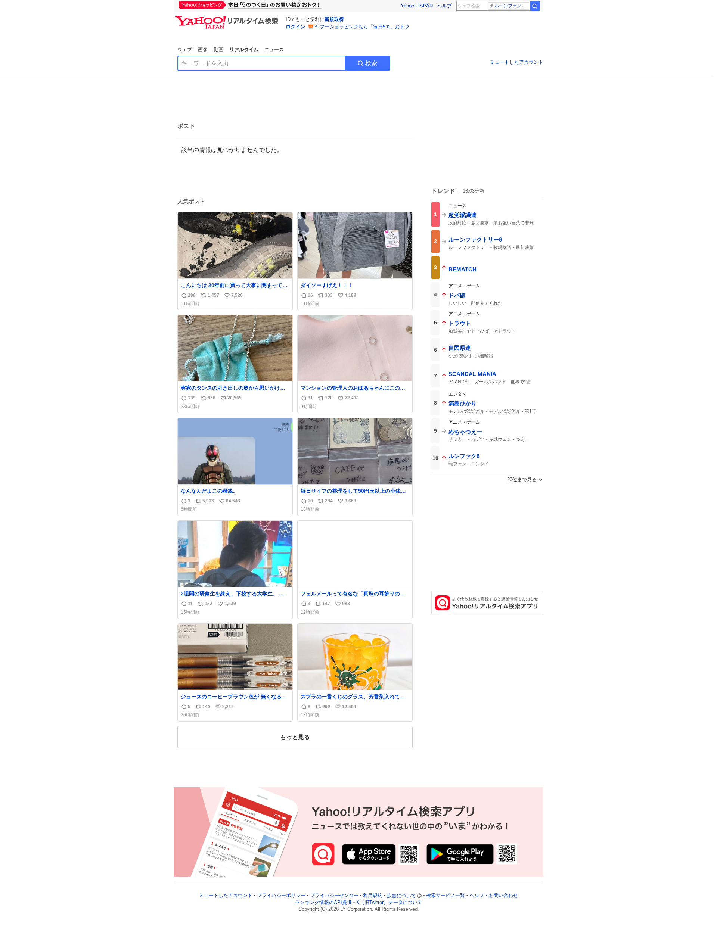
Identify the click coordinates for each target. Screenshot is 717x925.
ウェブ (184, 49)
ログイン (295, 26)
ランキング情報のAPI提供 (323, 902)
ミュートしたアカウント (516, 62)
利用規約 (372, 895)
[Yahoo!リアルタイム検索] (228, 18)
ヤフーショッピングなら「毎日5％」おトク (362, 26)
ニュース (274, 49)
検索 (371, 63)
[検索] (535, 6)
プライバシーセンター (334, 895)
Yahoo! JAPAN (417, 6)
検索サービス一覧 (445, 895)
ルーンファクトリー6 (511, 6)
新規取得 (334, 19)
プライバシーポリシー (281, 895)
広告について (401, 895)
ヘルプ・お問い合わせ (493, 895)
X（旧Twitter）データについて (389, 902)
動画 (218, 49)
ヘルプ (444, 6)
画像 (203, 49)
